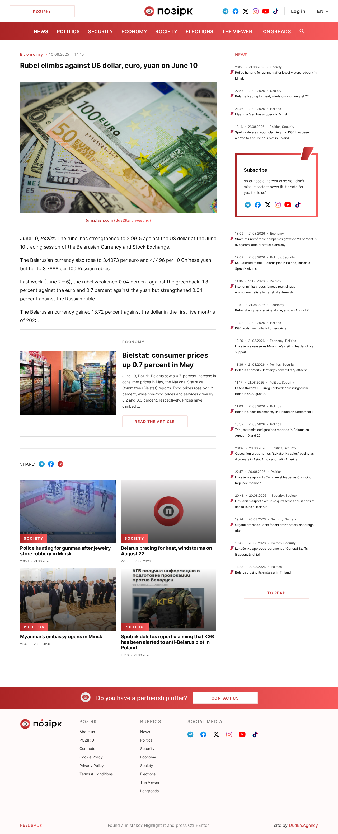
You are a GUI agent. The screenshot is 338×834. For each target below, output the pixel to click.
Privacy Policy (91, 765)
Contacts (87, 748)
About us (87, 731)
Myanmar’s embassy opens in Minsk (261, 114)
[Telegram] (42, 464)
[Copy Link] (60, 464)
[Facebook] (51, 464)
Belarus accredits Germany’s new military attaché (271, 370)
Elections (200, 31)
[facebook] (236, 11)
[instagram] (256, 11)
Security (100, 31)
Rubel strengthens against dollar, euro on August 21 (272, 310)
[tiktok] (276, 11)
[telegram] (225, 11)
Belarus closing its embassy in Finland (263, 572)
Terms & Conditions (96, 774)
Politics (68, 31)
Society (166, 31)
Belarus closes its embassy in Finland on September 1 (274, 412)
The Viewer (237, 31)
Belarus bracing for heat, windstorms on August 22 (272, 96)
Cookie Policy (91, 757)
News (41, 31)
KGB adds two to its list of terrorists (260, 328)
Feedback (31, 825)
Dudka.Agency (303, 825)
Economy (134, 31)
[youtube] (266, 11)
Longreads (275, 31)
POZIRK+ (87, 740)
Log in (298, 11)
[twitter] (246, 11)
